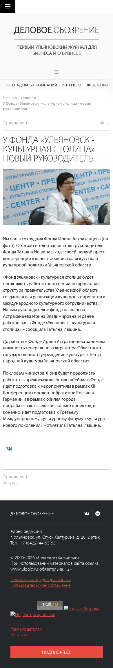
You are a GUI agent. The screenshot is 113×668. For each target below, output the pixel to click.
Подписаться (56, 652)
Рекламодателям (26, 629)
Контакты (19, 635)
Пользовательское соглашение (40, 585)
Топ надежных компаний (31, 85)
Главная (10, 97)
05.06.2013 (18, 123)
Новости (28, 97)
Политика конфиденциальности (40, 579)
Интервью (71, 85)
